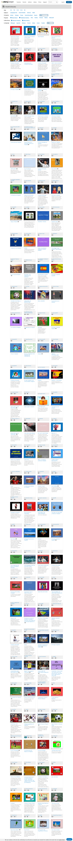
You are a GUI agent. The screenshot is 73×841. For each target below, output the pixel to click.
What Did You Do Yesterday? (15, 434)
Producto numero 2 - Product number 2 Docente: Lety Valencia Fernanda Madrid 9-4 (29, 620)
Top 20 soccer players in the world (29, 37)
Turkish (43, 23)
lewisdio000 (14, 365)
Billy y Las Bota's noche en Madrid (42, 460)
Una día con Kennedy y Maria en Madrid (57, 513)
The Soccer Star (55, 803)
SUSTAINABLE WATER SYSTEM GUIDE (29, 566)
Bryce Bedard (28, 762)
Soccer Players (27, 89)
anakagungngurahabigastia (16, 735)
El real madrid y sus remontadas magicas (29, 381)
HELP (70, 839)
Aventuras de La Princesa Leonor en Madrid (28, 143)
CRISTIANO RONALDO (43, 565)
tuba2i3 (40, 815)
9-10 (18, 10)
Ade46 (54, 577)
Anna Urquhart (42, 367)
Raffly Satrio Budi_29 (57, 603)
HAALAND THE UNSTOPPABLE (41, 513)
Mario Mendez (28, 180)
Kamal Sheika (55, 339)
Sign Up (69, 2)
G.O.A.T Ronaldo (14, 750)
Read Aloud (14, 17)
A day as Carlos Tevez (29, 803)
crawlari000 (41, 471)
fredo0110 (14, 630)
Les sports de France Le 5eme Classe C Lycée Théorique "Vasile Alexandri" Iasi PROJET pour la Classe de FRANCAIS (29, 779)
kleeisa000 (14, 207)
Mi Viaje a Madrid (15, 89)
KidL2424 (41, 550)
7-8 (14, 10)
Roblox (46, 17)
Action (11, 15)
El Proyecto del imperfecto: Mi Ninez (43, 830)
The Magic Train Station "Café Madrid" (57, 249)
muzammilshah (15, 392)
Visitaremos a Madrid (57, 89)
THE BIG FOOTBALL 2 (16, 301)
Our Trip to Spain (56, 829)
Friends (41, 17)
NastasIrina (14, 74)
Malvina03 (41, 74)
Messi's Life (13, 618)
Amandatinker (42, 101)
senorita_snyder (15, 48)
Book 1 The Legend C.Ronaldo (28, 672)
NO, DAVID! (54, 168)
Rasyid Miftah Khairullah (43, 630)
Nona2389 (41, 603)
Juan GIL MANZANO (16, 471)
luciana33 (54, 127)
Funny (21, 15)
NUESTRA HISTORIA (43, 591)
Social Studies (22, 12)
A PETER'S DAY (41, 406)
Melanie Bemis (56, 180)
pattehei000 (28, 418)
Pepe (12, 486)
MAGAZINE (13, 115)
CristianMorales (28, 471)
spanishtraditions (56, 101)
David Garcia (55, 550)
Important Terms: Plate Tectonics (28, 592)
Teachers (19, 2)
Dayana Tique (41, 233)
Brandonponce (42, 180)
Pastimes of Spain (15, 36)
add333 (13, 524)
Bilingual (13, 23)
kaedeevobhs (14, 286)
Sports (35, 15)
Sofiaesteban (14, 550)
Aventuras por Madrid (16, 142)
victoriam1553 (28, 233)
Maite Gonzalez (42, 445)
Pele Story (26, 459)
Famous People (41, 750)
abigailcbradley (15, 233)
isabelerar (41, 418)
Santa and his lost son (29, 697)
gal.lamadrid (14, 788)
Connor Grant (14, 656)
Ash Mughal (55, 365)
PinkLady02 (28, 445)
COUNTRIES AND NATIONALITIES (15, 672)
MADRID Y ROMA (42, 221)
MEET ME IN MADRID (57, 63)
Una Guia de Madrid (15, 274)
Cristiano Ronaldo (15, 63)
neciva (13, 154)
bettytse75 (41, 127)
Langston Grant (29, 735)
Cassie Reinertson (29, 339)
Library (35, 2)
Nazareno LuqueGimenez (41, 735)
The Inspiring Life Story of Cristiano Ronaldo (15, 566)
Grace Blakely (41, 154)
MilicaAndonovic (56, 630)
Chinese (24, 23)
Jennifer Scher (15, 101)
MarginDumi (14, 815)
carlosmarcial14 (42, 339)
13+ (24, 10)
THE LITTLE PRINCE (15, 776)
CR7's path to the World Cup (15, 407)
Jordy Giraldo (41, 577)
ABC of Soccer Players (43, 724)
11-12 (21, 10)
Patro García (28, 550)
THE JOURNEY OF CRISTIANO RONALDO (57, 592)
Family (36, 17)
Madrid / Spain (41, 486)
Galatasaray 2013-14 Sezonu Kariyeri (42, 698)
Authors (30, 2)
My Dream (26, 829)
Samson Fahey (56, 286)
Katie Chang (28, 154)
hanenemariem (42, 48)
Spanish (18, 23)
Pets (32, 17)
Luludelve (55, 418)
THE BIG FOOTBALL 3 (43, 776)
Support (45, 2)
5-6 (11, 10)
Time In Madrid (14, 353)
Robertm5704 (28, 48)
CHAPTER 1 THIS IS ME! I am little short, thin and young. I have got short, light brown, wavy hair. (57, 673)
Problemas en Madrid (29, 327)
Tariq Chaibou (14, 762)
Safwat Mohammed (16, 312)
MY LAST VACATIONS (43, 433)
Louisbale (27, 207)
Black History (27, 20)
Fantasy (17, 15)
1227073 (27, 74)
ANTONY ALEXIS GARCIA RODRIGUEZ (28, 312)
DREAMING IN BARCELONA (27, 301)
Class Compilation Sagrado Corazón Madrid (42, 249)
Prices (39, 2)
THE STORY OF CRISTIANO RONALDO (43, 672)
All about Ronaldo (56, 565)
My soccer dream (15, 829)
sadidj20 (54, 656)
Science (29, 12)
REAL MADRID (41, 301)
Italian (33, 23)
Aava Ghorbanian (42, 656)
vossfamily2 (55, 735)
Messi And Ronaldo (28, 195)
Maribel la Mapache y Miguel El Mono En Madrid (43, 645)
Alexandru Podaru (29, 497)
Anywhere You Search (16, 697)
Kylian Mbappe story (29, 115)
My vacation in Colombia (27, 513)
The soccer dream (56, 115)
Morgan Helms (42, 393)
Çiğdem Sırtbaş (42, 709)
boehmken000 (56, 524)
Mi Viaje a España (56, 644)
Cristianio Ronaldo (15, 380)
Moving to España (56, 195)
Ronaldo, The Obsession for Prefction (27, 275)
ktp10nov (27, 392)
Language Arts (13, 12)
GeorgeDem (55, 154)
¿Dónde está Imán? (56, 750)
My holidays (54, 486)
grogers (54, 471)
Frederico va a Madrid (16, 248)
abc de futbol (55, 776)
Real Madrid (41, 36)
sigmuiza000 (55, 312)
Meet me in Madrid (15, 459)
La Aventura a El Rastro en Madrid (28, 751)
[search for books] (56, 2)
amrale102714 (55, 445)
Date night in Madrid (29, 406)
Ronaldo (40, 327)
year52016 (27, 815)
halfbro (54, 762)
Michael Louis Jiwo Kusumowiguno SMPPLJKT (29, 127)
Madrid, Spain (55, 221)
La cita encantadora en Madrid (29, 487)
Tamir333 (27, 286)
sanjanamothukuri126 (43, 286)
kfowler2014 (14, 445)
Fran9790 (14, 709)
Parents (24, 2)
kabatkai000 (14, 339)
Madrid (39, 353)
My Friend (13, 538)
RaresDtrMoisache (29, 788)
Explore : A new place (57, 380)
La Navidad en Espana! (55, 698)
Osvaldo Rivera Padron (57, 815)
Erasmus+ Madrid (56, 142)
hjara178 (54, 497)
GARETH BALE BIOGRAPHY (55, 460)
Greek (38, 23)
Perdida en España (15, 512)
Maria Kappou (42, 762)
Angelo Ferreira (42, 312)
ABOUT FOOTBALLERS (55, 354)
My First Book (27, 168)
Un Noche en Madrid (16, 195)
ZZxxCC (39, 538)
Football (13, 803)
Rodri (25, 644)
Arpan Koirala (41, 207)
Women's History (16, 20)
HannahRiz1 (55, 392)
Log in (63, 2)
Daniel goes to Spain (43, 274)
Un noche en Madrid (15, 327)
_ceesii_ (27, 709)
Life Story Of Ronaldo (43, 618)
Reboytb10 (55, 48)
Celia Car (27, 603)
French (29, 23)
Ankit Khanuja (14, 577)
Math (33, 12)
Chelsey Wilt (28, 524)
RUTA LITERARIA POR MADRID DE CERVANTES (29, 355)
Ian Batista (55, 788)
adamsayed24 (28, 101)
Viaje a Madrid (14, 221)
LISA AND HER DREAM (29, 433)
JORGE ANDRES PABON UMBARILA (42, 682)
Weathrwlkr (55, 709)
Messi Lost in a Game (43, 115)
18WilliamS (55, 233)
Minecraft (51, 17)
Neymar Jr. (54, 433)
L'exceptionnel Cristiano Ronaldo (28, 63)
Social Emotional (29, 15)
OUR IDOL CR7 (14, 724)
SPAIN (25, 248)
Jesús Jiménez (28, 365)
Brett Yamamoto (56, 207)
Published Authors (25, 17)
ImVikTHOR (28, 577)
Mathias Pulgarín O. (16, 418)
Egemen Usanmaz (42, 497)
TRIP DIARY (13, 168)
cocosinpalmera (42, 524)
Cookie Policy (61, 839)
